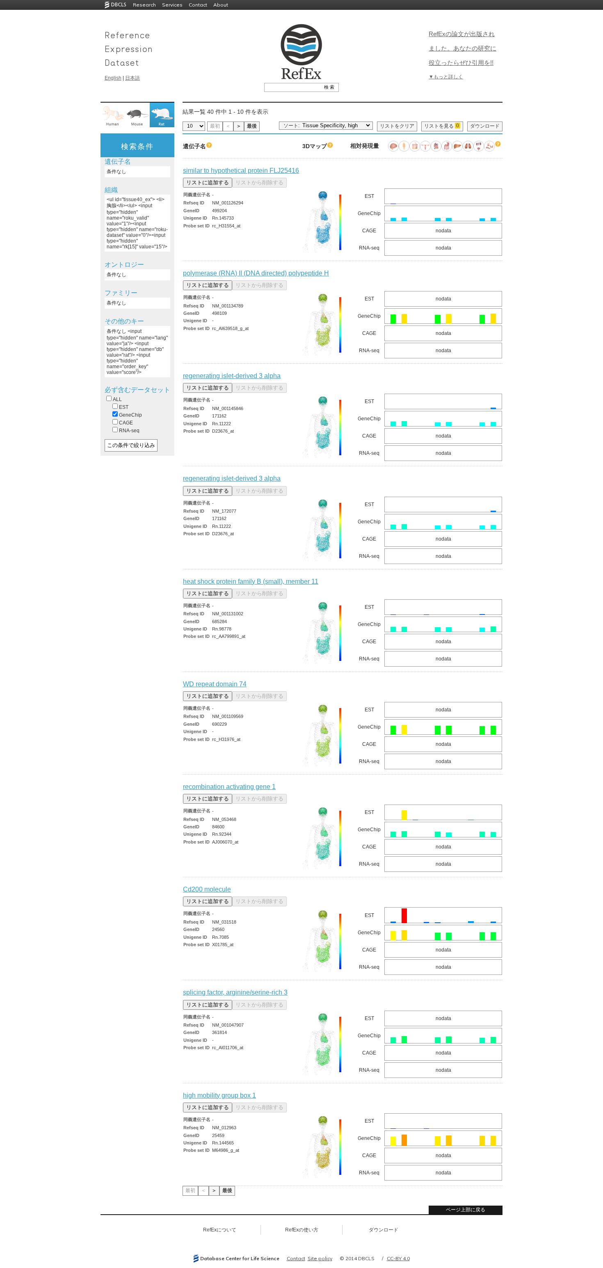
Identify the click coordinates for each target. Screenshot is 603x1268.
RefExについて (219, 1230)
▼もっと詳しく (446, 77)
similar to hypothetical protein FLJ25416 (241, 170)
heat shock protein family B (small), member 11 (250, 581)
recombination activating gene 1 (229, 786)
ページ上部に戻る (465, 1210)
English (113, 78)
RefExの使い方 (301, 1230)
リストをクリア (397, 126)
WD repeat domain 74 (215, 684)
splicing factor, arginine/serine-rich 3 (235, 992)
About (220, 5)
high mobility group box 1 (219, 1095)
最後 (252, 126)
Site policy (320, 1258)
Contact (198, 5)
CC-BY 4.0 (398, 1258)
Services (172, 5)
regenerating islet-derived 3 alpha (232, 375)
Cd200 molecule (207, 889)
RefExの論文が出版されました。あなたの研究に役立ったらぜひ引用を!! (462, 48)
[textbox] (292, 87)
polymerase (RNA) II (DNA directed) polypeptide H (256, 273)
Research (144, 5)
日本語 (132, 78)
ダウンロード (485, 126)
